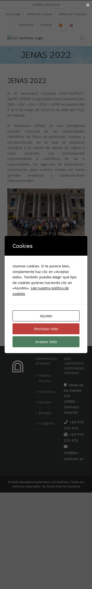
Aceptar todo (46, 341)
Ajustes (46, 316)
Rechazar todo (46, 328)
